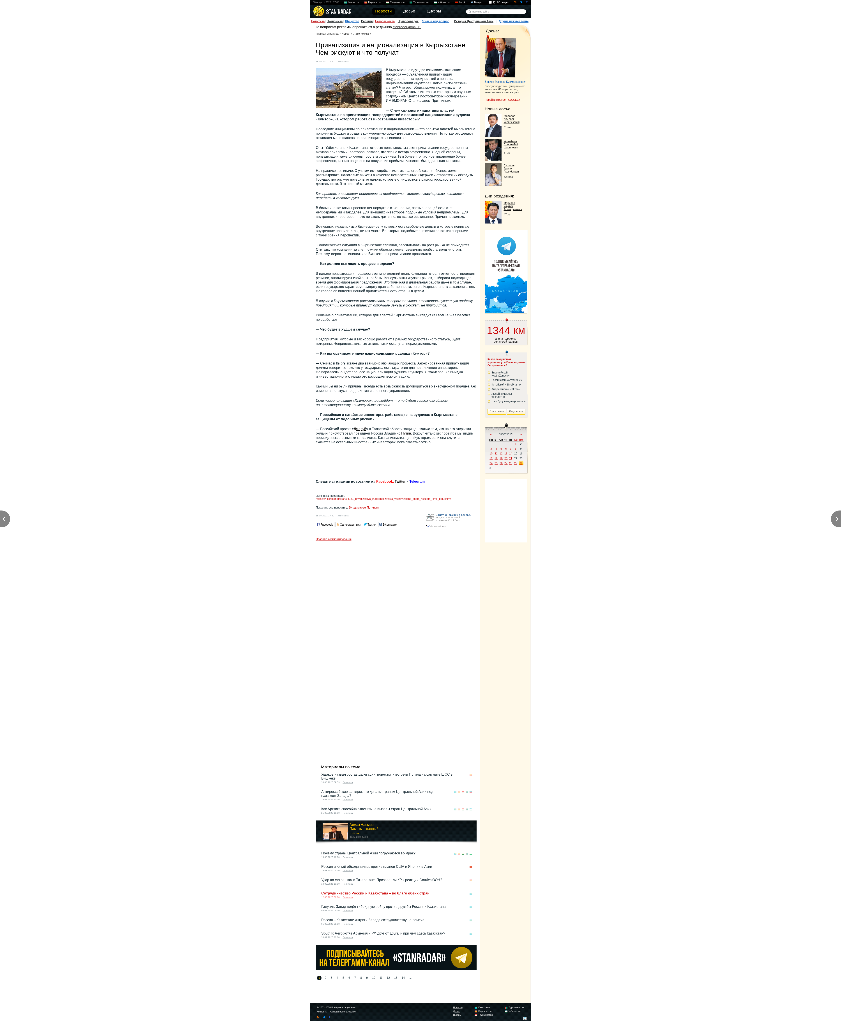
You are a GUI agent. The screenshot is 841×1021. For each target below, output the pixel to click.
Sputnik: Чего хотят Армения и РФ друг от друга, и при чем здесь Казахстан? (383, 933)
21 (510, 458)
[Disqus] (396, 597)
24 (491, 463)
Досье (456, 1011)
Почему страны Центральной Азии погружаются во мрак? (368, 853)
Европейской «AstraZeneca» (500, 374)
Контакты (322, 1011)
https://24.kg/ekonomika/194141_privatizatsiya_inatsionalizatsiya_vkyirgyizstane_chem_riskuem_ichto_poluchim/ (383, 498)
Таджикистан (397, 2)
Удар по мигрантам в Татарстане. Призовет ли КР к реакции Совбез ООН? (381, 880)
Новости (347, 33)
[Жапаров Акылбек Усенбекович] (493, 135)
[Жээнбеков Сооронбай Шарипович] (493, 160)
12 (388, 977)
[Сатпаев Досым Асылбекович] (493, 185)
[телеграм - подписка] (506, 312)
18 (496, 458)
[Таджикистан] (463, 792)
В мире (478, 2)
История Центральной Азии (473, 21)
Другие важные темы (513, 21)
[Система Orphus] (450, 528)
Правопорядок (408, 21)
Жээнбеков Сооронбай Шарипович (511, 144)
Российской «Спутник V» (506, 380)
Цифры (457, 1015)
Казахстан (353, 2)
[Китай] (471, 867)
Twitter (400, 481)
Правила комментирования (334, 539)
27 (505, 463)
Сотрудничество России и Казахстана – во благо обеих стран (375, 893)
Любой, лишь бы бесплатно (501, 395)
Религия (367, 21)
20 (505, 458)
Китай (462, 2)
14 (403, 977)
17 (491, 458)
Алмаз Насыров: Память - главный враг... (364, 828)
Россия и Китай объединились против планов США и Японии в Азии (376, 866)
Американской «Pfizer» (505, 389)
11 (381, 977)
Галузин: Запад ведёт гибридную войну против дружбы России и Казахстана (383, 906)
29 (515, 463)
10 (373, 977)
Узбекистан (444, 2)
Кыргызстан (374, 2)
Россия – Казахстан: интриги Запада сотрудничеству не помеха (372, 920)
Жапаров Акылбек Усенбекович (511, 119)
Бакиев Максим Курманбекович (506, 81)
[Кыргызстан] (354, 61)
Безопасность (385, 21)
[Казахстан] (455, 792)
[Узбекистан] (471, 792)
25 (496, 463)
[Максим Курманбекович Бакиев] (500, 56)
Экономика (335, 21)
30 (521, 463)
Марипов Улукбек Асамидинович (513, 206)
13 (395, 977)
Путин (406, 433)
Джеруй (360, 429)
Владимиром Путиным (364, 507)
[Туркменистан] (467, 792)
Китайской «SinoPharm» (506, 384)
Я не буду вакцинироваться (508, 401)
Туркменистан (421, 2)
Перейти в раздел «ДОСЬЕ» (502, 99)
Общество (352, 21)
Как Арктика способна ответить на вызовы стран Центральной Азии (376, 809)
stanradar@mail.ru (407, 27)
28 (510, 463)
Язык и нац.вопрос (435, 21)
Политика (318, 21)
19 (501, 458)
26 (501, 463)
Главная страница (327, 33)
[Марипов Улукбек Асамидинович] (493, 222)
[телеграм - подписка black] (396, 969)
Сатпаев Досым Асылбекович (512, 168)
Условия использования (343, 1011)
